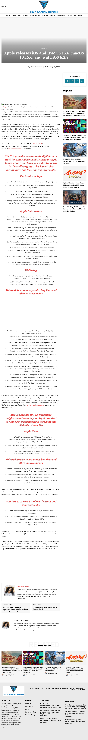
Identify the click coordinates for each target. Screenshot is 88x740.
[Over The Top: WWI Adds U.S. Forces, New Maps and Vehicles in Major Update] (74, 197)
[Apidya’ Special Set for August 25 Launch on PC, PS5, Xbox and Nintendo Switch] (74, 173)
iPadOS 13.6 (37, 144)
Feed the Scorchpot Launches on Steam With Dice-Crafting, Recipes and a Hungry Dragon (74, 113)
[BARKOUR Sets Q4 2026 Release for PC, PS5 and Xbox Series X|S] (74, 150)
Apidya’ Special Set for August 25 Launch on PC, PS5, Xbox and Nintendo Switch (74, 185)
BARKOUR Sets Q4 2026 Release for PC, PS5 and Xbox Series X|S (74, 161)
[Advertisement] (31, 88)
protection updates (15, 149)
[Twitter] (72, 81)
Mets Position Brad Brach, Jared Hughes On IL (45, 608)
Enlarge (4, 107)
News (44, 48)
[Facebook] (67, 81)
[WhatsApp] (82, 81)
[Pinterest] (77, 81)
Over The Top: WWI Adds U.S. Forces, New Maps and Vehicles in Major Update (74, 209)
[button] (5, 7)
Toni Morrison (36, 67)
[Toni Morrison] (7, 624)
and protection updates (35, 405)
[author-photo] (3, 675)
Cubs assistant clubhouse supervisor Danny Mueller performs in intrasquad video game (15, 609)
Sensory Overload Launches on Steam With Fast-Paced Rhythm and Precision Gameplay (74, 137)
